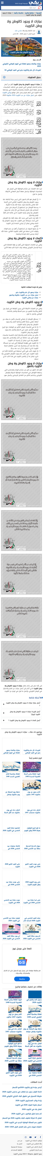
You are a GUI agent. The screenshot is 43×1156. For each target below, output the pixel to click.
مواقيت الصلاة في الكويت (33, 1140)
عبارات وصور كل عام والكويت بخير (27, 292)
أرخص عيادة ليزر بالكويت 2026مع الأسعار (27, 1087)
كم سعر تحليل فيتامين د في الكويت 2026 (26, 1113)
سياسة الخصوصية (16, 1147)
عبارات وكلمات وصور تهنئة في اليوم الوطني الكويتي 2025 (22, 65)
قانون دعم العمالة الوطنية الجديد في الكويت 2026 (23, 1122)
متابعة (22, 979)
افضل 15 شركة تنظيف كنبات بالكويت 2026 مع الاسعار (22, 1118)
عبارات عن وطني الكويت (30, 297)
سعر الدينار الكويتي (36, 1150)
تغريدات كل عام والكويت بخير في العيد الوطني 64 (23, 70)
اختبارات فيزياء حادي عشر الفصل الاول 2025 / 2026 (23, 1126)
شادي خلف (18, 30)
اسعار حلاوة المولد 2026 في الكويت (28, 1105)
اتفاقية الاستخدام (16, 1150)
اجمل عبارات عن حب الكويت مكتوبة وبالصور (23, 295)
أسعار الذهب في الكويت (34, 1147)
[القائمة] (2, 3)
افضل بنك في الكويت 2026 (32, 1109)
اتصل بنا (19, 1144)
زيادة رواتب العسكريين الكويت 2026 (29, 1100)
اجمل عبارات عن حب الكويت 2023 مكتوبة (20, 95)
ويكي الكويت (6, 92)
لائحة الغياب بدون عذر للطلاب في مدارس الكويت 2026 (22, 1091)
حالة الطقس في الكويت (34, 1144)
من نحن (19, 1140)
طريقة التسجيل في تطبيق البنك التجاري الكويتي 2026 (22, 1096)
